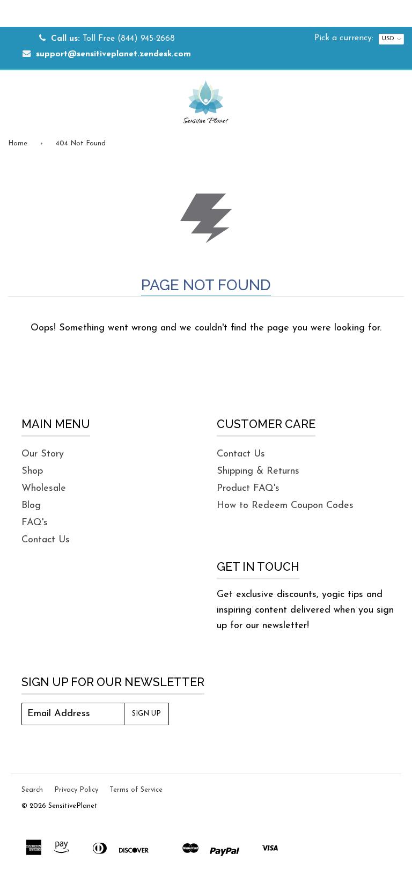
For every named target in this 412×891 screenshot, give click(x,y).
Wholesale (43, 489)
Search (32, 789)
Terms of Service (136, 789)
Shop (32, 471)
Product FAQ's (248, 489)
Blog (31, 506)
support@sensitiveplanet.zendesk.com (113, 54)
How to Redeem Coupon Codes (285, 506)
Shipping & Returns (258, 471)
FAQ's (34, 523)
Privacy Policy (76, 789)
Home (17, 143)
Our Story (42, 454)
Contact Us (45, 540)
